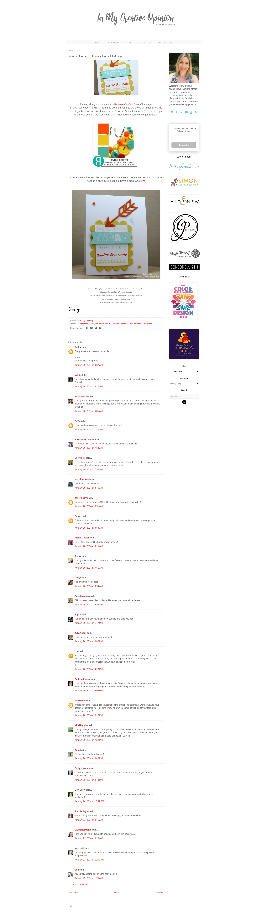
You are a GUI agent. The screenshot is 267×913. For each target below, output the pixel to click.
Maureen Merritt (83, 830)
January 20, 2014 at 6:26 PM (89, 715)
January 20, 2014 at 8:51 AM (89, 506)
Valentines (147, 324)
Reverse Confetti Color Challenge (127, 324)
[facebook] (177, 112)
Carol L (79, 516)
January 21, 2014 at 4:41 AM (89, 820)
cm (76, 651)
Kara (77, 750)
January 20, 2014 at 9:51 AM (89, 568)
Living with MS (164, 42)
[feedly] (196, 112)
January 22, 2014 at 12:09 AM (89, 860)
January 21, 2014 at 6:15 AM (89, 838)
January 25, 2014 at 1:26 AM (89, 878)
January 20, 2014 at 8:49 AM (89, 488)
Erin (77, 870)
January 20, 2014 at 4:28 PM (89, 669)
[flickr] (186, 112)
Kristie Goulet (82, 538)
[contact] (184, 117)
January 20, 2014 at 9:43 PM (89, 780)
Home (97, 42)
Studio (128, 42)
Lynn (77, 375)
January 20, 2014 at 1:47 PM (89, 623)
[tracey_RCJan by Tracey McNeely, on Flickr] (116, 278)
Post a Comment (80, 884)
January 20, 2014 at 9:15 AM (89, 546)
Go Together (82, 324)
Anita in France (83, 679)
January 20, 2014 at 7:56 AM (89, 469)
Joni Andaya (81, 811)
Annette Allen (82, 596)
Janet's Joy (81, 498)
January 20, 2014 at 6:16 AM (89, 386)
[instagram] (172, 112)
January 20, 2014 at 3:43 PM (89, 641)
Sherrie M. (80, 458)
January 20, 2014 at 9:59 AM (89, 604)
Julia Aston (81, 633)
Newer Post (74, 892)
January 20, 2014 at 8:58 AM (89, 528)
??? (77, 421)
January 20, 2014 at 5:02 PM (89, 690)
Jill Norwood (81, 396)
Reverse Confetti (123, 104)
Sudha (78, 347)
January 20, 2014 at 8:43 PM (89, 758)
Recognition (144, 42)
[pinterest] (181, 112)
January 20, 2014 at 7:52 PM (89, 740)
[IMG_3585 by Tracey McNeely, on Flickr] (116, 94)
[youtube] (191, 112)
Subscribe (184, 145)
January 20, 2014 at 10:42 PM (89, 801)
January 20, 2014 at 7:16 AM (89, 429)
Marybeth (80, 848)
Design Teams (112, 42)
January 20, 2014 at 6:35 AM (89, 411)
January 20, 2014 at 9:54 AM (89, 586)
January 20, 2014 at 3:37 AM (89, 365)
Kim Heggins (82, 725)
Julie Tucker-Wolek (85, 439)
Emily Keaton (82, 768)
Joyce (78, 614)
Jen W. (78, 556)
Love (91, 324)
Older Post (158, 892)
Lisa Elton (80, 790)
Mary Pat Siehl (82, 479)
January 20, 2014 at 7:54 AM (89, 448)
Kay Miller (80, 700)
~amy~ (78, 577)
